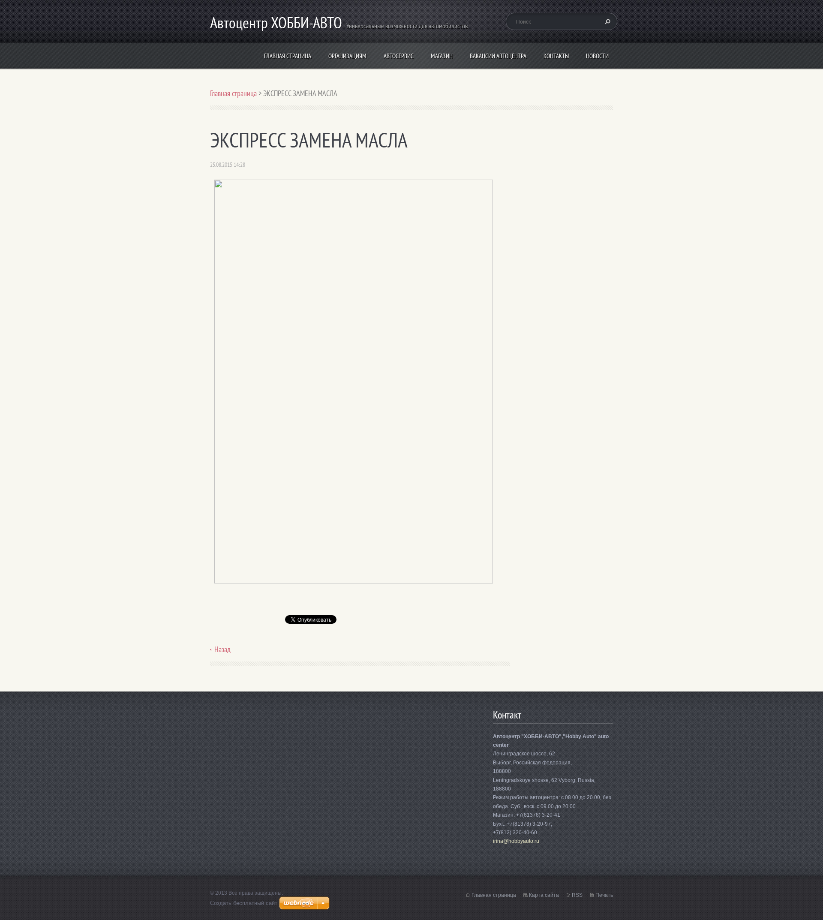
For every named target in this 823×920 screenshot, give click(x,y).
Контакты (556, 56)
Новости (597, 56)
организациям (347, 56)
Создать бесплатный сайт (243, 903)
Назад (222, 649)
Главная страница (287, 56)
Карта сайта (544, 895)
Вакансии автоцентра (498, 56)
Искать (606, 21)
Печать (604, 895)
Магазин (442, 56)
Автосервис (399, 56)
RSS (577, 895)
